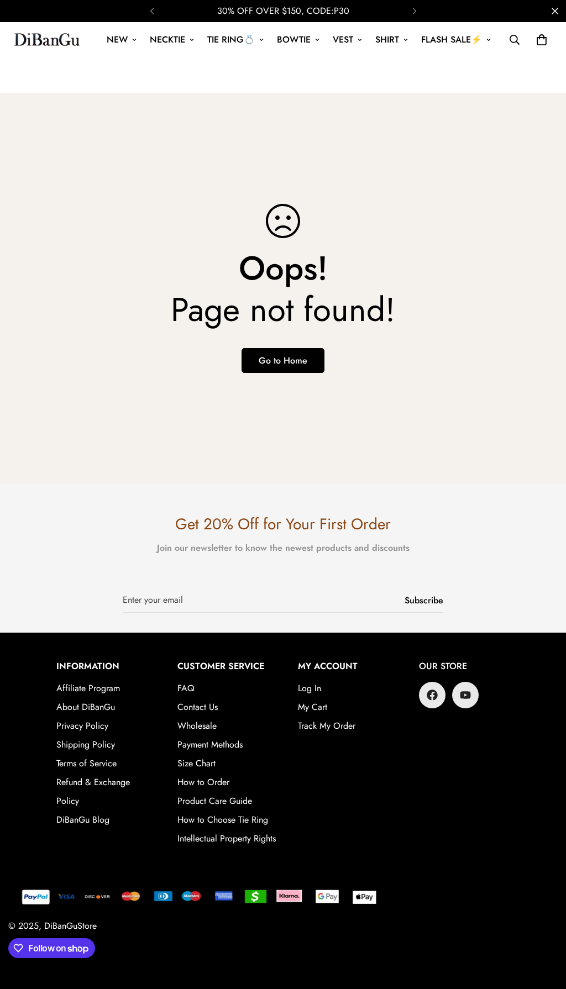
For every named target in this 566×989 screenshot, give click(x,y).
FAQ (186, 688)
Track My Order (326, 725)
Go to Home (283, 360)
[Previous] (151, 11)
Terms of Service (86, 763)
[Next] (414, 11)
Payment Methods (210, 744)
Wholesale (197, 725)
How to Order (203, 782)
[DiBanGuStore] (48, 39)
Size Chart (196, 763)
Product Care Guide (214, 801)
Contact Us (197, 707)
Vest (343, 39)
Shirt (387, 39)
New (117, 39)
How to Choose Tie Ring (222, 819)
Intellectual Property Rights (226, 838)
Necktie (167, 39)
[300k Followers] (432, 695)
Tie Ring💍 (231, 39)
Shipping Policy (85, 744)
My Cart (312, 707)
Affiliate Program (88, 688)
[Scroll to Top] (544, 928)
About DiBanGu (85, 707)
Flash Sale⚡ (451, 39)
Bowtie (294, 39)
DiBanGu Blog (82, 819)
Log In (309, 688)
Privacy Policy (82, 725)
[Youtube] (465, 695)
